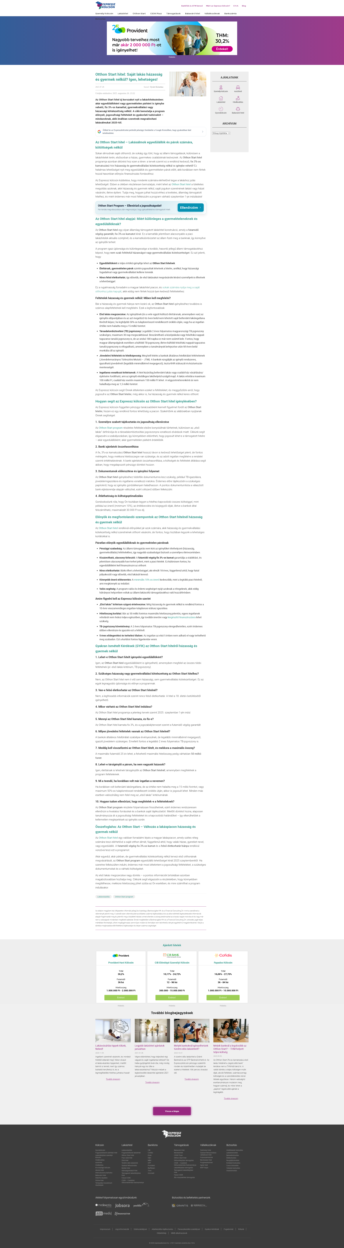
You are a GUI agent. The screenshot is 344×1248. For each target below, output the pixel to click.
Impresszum (105, 1229)
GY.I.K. (236, 6)
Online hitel (99, 1180)
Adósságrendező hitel (129, 1170)
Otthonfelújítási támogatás (184, 1160)
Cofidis (150, 1153)
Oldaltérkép (161, 1233)
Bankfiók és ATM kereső (192, 6)
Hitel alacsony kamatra (103, 1173)
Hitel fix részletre (101, 1178)
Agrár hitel (204, 1165)
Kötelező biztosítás (233, 1163)
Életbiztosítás (231, 1158)
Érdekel (121, 997)
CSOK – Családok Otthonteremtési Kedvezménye (133, 1181)
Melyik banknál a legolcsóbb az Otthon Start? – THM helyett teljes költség (229, 1049)
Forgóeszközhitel (206, 1162)
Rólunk (241, 1229)
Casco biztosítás (232, 1165)
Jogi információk (122, 1229)
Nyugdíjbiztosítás (232, 1160)
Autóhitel (238, 91)
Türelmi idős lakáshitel (130, 1163)
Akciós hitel (99, 1170)
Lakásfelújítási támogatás (183, 1167)
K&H (149, 1158)
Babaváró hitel (238, 112)
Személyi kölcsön (221, 91)
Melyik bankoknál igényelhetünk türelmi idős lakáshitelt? (191, 1047)
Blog (244, 6)
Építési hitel (126, 1168)
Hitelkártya (99, 1165)
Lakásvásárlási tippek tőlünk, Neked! (110, 1047)
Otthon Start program (124, 896)
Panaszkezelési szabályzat (189, 1229)
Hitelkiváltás (238, 102)
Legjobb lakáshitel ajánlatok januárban (149, 1047)
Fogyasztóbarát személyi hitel (106, 1153)
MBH (149, 1160)
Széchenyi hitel (205, 1150)
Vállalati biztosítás (233, 1168)
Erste (149, 1155)
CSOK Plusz (178, 1155)
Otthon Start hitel (128, 1155)
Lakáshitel (221, 102)
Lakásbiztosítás (232, 1153)
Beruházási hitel (206, 1160)
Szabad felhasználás (129, 1165)
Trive (149, 1170)
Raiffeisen (151, 1168)
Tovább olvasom (113, 1079)
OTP (149, 1163)
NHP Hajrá (204, 1167)
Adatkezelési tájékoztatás (162, 1229)
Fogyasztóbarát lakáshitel (131, 1153)
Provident (151, 1165)
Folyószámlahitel (206, 1157)
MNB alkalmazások (179, 1233)
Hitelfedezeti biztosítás (234, 1150)
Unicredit (151, 1173)
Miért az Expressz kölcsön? (218, 6)
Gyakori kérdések (212, 1229)
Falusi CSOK (126, 1178)
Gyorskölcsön (221, 112)
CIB (149, 1150)
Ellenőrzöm (189, 207)
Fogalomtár (229, 1229)
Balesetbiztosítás (232, 1155)
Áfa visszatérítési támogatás (184, 1177)
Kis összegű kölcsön (102, 1167)
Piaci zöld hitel (127, 1158)
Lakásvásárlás (103, 896)
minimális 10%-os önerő (146, 579)
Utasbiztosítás (231, 1170)
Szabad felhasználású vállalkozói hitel (208, 1154)
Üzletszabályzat (140, 1229)
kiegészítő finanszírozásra (182, 617)
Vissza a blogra (172, 1111)
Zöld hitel (125, 1160)
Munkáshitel (178, 1153)
